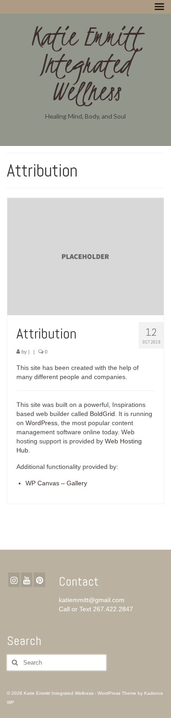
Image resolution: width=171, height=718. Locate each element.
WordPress (41, 423)
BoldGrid (102, 413)
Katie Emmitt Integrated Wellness (85, 63)
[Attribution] (85, 256)
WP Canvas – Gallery (56, 483)
